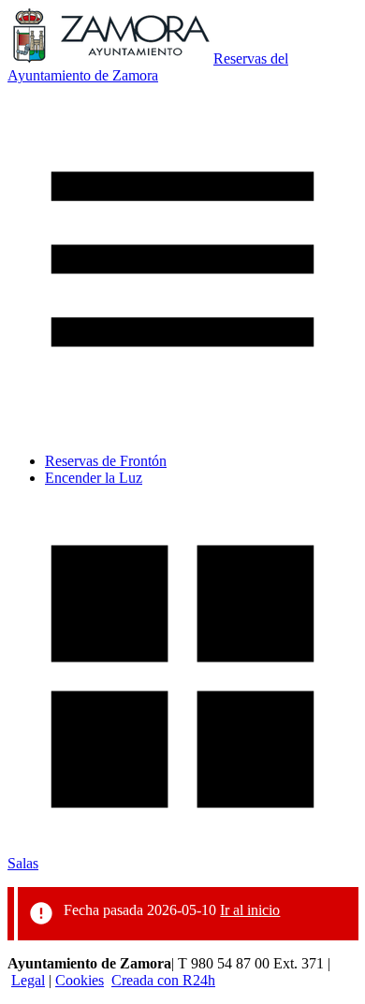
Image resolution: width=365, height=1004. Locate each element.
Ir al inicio (250, 910)
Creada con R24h (163, 980)
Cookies (79, 980)
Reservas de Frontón (106, 461)
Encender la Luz (93, 478)
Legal (28, 980)
